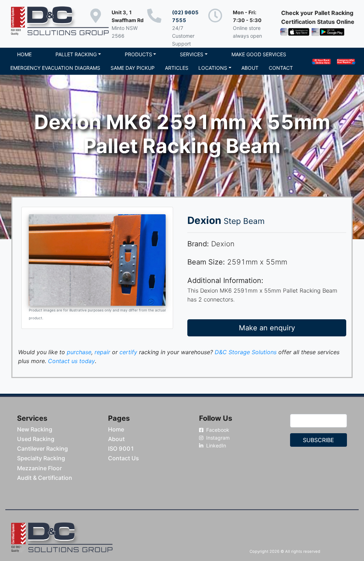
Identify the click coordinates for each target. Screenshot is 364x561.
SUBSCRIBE (318, 440)
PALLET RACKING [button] (76, 54)
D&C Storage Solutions (246, 352)
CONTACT (281, 68)
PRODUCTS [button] (138, 54)
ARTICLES (176, 68)
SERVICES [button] (191, 54)
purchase (79, 352)
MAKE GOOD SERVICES (258, 54)
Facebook (217, 430)
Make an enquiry (267, 328)
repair (102, 352)
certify (128, 352)
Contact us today (71, 361)
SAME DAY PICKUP (133, 68)
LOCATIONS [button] (212, 68)
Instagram (217, 438)
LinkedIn (215, 445)
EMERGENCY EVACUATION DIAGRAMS (55, 68)
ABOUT (249, 68)
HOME (24, 54)
